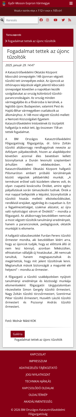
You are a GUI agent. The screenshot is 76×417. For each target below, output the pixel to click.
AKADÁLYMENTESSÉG (38, 402)
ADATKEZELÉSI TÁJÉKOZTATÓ (38, 368)
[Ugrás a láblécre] (65, 3)
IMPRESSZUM (38, 361)
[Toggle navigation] (71, 3)
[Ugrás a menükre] (57, 3)
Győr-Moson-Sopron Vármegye (28, 3)
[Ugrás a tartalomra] (61, 3)
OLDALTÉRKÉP (38, 395)
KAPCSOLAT (38, 354)
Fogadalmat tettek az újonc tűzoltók (38, 54)
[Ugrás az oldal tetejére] (7, 51)
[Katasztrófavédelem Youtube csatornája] (55, 20)
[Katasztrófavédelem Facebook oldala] (41, 20)
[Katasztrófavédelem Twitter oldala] (63, 20)
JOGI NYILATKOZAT (38, 375)
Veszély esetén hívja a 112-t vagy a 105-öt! (38, 10)
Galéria (17, 334)
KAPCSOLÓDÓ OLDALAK (38, 388)
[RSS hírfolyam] (69, 20)
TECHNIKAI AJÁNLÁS (38, 381)
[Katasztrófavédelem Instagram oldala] (47, 20)
